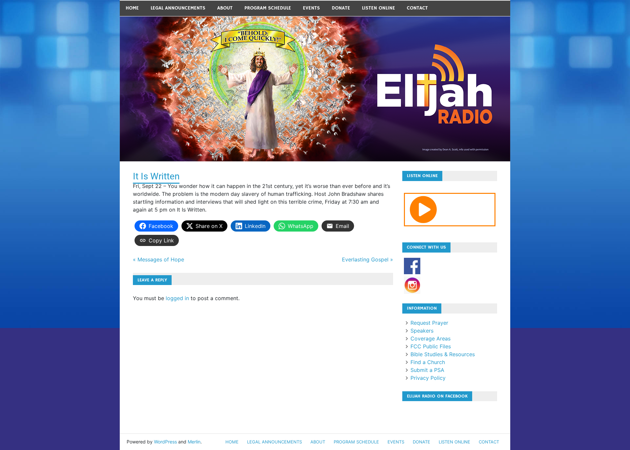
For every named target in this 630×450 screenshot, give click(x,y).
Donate (341, 8)
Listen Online (378, 8)
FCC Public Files (430, 346)
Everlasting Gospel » (367, 259)
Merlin (194, 441)
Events (311, 8)
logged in (177, 298)
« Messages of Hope (158, 259)
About (225, 8)
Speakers (421, 330)
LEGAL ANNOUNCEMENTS (178, 8)
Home (132, 8)
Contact (417, 8)
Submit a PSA (427, 370)
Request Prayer (429, 322)
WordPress (165, 441)
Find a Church (427, 362)
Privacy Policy (428, 378)
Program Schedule (267, 8)
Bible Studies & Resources (442, 354)
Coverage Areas (430, 338)
